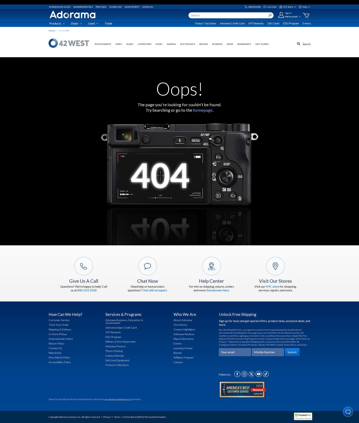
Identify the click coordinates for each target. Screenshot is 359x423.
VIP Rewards (256, 23)
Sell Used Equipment (117, 360)
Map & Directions (184, 338)
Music (159, 44)
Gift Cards (273, 23)
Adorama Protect (115, 346)
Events (307, 23)
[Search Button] (270, 15)
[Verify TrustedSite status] (304, 417)
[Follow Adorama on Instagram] (244, 376)
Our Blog (147, 7)
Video (118, 44)
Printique (101, 7)
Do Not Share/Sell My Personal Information (144, 417)
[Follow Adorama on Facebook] (237, 376)
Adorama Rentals (83, 7)
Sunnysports (132, 7)
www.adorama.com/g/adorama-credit (118, 399)
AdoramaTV (244, 44)
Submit (292, 352)
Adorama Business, (116, 320)
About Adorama (183, 320)
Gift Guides (262, 44)
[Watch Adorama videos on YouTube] (258, 376)
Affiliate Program (183, 357)
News (230, 44)
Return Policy (56, 343)
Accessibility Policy (60, 362)
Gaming (171, 44)
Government (112, 322)
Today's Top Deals (205, 23)
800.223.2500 (254, 7)
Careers (178, 362)
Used (91, 23)
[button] (348, 412)
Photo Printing (114, 350)
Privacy (107, 417)
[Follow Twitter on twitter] (251, 376)
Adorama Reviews (184, 334)
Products (55, 23)
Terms (117, 417)
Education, (134, 320)
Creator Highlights (184, 329)
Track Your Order (59, 324)
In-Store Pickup (58, 334)
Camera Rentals (114, 355)
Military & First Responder (120, 341)
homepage (202, 110)
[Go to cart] (306, 15)
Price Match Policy (59, 357)
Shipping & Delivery (60, 329)
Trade (108, 23)
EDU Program (291, 23)
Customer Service (59, 320)
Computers (144, 44)
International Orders (61, 338)
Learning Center (183, 348)
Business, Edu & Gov (59, 7)
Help (305, 7)
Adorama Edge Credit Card (121, 327)
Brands (178, 352)
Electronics (187, 44)
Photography (103, 44)
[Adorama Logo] (72, 14)
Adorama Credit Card (232, 23)
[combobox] (231, 15)
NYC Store (288, 7)
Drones (203, 44)
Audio (130, 44)
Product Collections (117, 365)
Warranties (55, 352)
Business (217, 44)
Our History (180, 324)
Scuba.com (115, 7)
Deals (74, 23)
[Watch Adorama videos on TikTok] (265, 376)
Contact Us (55, 348)
